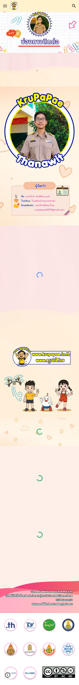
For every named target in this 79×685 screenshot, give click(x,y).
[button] (5, 6)
